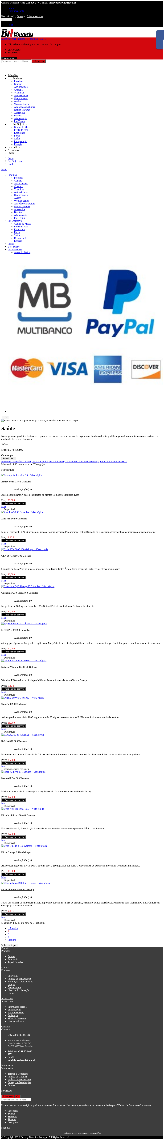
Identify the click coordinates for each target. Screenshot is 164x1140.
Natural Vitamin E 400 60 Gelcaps (19, 667)
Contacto (5, 1026)
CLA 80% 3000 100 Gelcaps (16, 556)
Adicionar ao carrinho (13, 503)
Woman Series (21, 104)
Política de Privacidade (19, 978)
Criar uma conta (16, 11)
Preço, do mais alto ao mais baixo (110, 461)
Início (4, 169)
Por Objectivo (17, 124)
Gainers (18, 84)
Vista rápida (35, 475)
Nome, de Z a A (50, 461)
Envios (11, 956)
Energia (18, 144)
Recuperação (20, 141)
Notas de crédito (16, 1012)
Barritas (18, 115)
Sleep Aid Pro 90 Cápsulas (15, 778)
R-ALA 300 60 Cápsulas (14, 741)
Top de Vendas (15, 962)
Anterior (13, 928)
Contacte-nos (14, 987)
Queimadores (21, 98)
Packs (11, 153)
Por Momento (15, 249)
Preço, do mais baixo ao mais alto (76, 461)
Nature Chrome (22, 109)
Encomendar (9, 58)
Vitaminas (19, 92)
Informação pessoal (17, 1006)
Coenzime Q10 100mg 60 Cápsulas (19, 593)
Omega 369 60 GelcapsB (14, 704)
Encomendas (14, 1009)
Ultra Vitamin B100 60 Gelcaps (17, 889)
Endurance (19, 132)
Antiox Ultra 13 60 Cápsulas (16, 481)
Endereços (13, 1015)
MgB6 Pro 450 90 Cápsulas (15, 630)
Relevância (9, 458)
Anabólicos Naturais (24, 107)
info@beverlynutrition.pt (62, 2)
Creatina (18, 89)
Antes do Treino (22, 252)
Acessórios (19, 112)
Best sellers (7, 461)
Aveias (17, 101)
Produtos (15, 78)
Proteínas (18, 81)
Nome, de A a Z (33, 461)
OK (5, 417)
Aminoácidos (21, 86)
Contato (5, 2)
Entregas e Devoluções (19, 1082)
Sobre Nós (13, 75)
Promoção (13, 959)
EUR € (11, 25)
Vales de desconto (17, 1018)
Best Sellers (14, 147)
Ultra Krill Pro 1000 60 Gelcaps (18, 815)
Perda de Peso (21, 130)
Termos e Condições (18, 1073)
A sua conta (7, 998)
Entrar (11, 8)
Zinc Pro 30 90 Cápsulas (14, 518)
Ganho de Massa (22, 127)
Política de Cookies (17, 1076)
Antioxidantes (21, 95)
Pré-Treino (19, 121)
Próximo (13, 939)
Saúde (17, 138)
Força (17, 135)
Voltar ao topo (9, 945)
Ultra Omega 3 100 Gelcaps (16, 852)
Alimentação (20, 118)
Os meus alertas (16, 1021)
